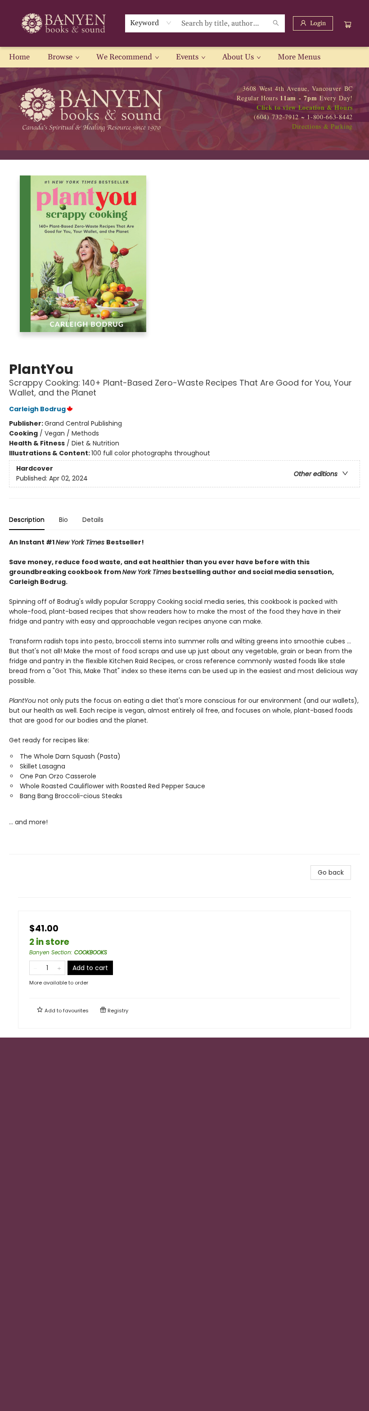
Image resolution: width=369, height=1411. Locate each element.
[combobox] (151, 22)
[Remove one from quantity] (35, 968)
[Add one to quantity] (59, 968)
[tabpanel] (184, 695)
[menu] (184, 57)
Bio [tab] (63, 519)
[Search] (276, 23)
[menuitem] (19, 57)
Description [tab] (27, 519)
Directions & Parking (322, 126)
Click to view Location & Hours (304, 107)
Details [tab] (93, 519)
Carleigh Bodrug (37, 408)
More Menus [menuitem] (299, 57)
